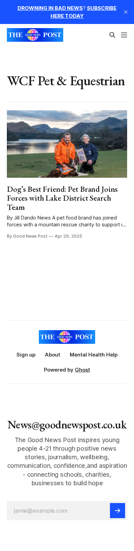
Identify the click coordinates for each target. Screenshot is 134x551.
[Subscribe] (117, 510)
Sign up (25, 354)
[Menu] (124, 34)
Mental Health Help (94, 354)
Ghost (82, 369)
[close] (125, 12)
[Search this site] (112, 34)
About (52, 354)
